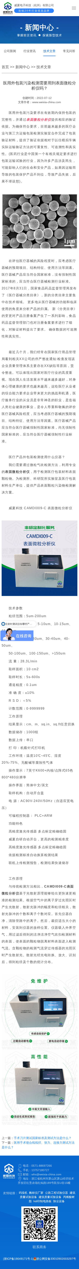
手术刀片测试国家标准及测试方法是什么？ (43, 1138)
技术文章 (49, 51)
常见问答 (69, 51)
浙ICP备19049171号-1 (18, 1258)
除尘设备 (59, 1201)
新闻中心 (22, 67)
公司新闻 (10, 51)
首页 (5, 67)
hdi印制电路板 (42, 1201)
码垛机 (23, 1192)
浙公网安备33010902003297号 (56, 1258)
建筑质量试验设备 (50, 1197)
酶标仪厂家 (36, 1192)
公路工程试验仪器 (56, 1192)
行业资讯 (29, 51)
